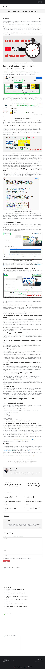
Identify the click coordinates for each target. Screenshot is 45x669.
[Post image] (3, 496)
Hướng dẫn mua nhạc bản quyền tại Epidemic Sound (15, 589)
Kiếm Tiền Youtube (7, 18)
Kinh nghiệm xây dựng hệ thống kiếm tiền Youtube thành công (12, 497)
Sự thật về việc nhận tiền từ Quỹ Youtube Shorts (14, 603)
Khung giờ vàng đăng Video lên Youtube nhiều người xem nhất (33, 497)
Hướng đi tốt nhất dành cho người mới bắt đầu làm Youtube (13, 502)
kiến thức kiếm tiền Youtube (9, 450)
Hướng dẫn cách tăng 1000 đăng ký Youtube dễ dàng (24, 439)
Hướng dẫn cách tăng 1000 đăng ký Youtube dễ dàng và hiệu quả (33, 508)
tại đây (29, 450)
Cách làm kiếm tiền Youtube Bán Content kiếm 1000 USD (34, 502)
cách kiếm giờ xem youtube (33, 461)
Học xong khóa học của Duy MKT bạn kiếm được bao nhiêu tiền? (17, 599)
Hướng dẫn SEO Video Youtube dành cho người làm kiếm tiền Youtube (12, 508)
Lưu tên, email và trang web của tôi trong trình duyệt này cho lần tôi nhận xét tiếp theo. (17, 558)
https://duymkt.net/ (13, 470)
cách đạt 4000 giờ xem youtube (14, 461)
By (24, 459)
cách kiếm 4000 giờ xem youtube (24, 461)
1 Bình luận (32, 459)
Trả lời (40, 527)
